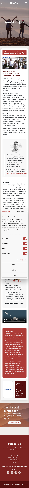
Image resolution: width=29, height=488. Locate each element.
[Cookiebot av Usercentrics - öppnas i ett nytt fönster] (18, 211)
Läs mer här (13, 422)
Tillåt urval (14, 270)
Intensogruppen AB (21, 466)
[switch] (25, 243)
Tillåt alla (14, 265)
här (24, 53)
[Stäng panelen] (27, 211)
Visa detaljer (20, 260)
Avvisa (14, 275)
